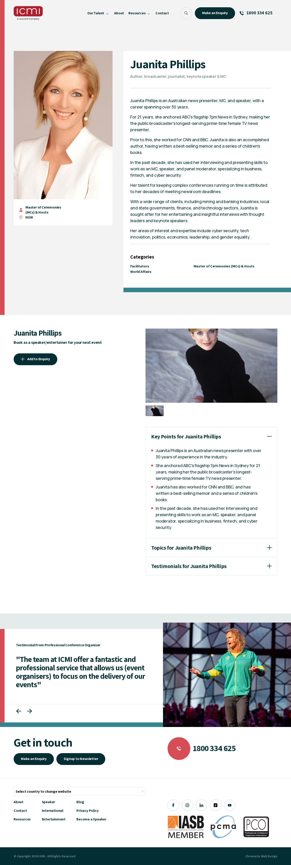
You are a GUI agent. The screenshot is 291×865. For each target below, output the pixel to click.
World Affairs (140, 271)
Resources (22, 819)
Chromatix (252, 856)
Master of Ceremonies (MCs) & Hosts (43, 210)
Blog (80, 802)
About (18, 802)
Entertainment (53, 819)
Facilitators (139, 266)
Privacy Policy (87, 810)
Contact (20, 810)
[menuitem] (98, 13)
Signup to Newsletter (81, 758)
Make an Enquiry (34, 758)
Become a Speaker (91, 819)
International (52, 810)
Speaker (48, 802)
